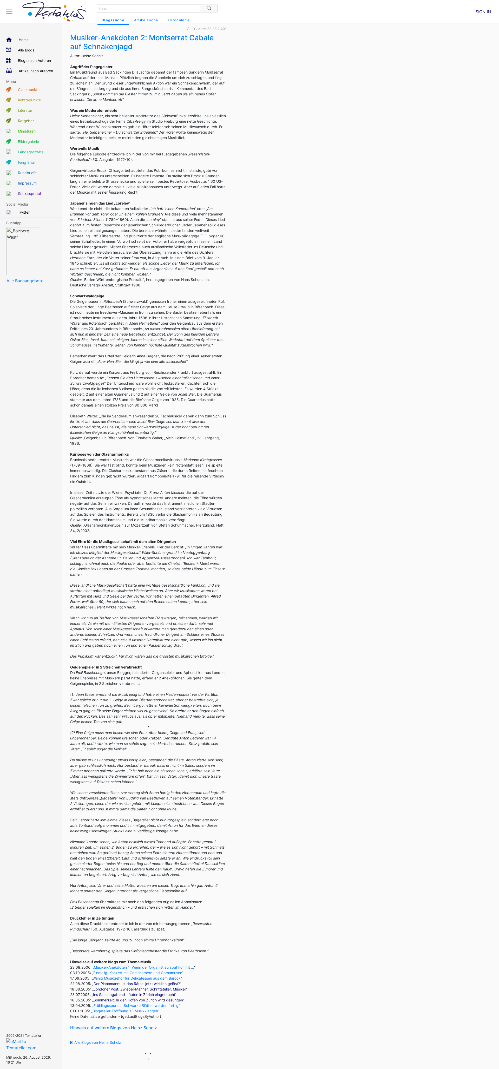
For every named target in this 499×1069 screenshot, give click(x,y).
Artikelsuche (146, 20)
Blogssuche (113, 20)
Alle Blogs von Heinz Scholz (97, 1042)
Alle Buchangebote (24, 280)
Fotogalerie (179, 20)
